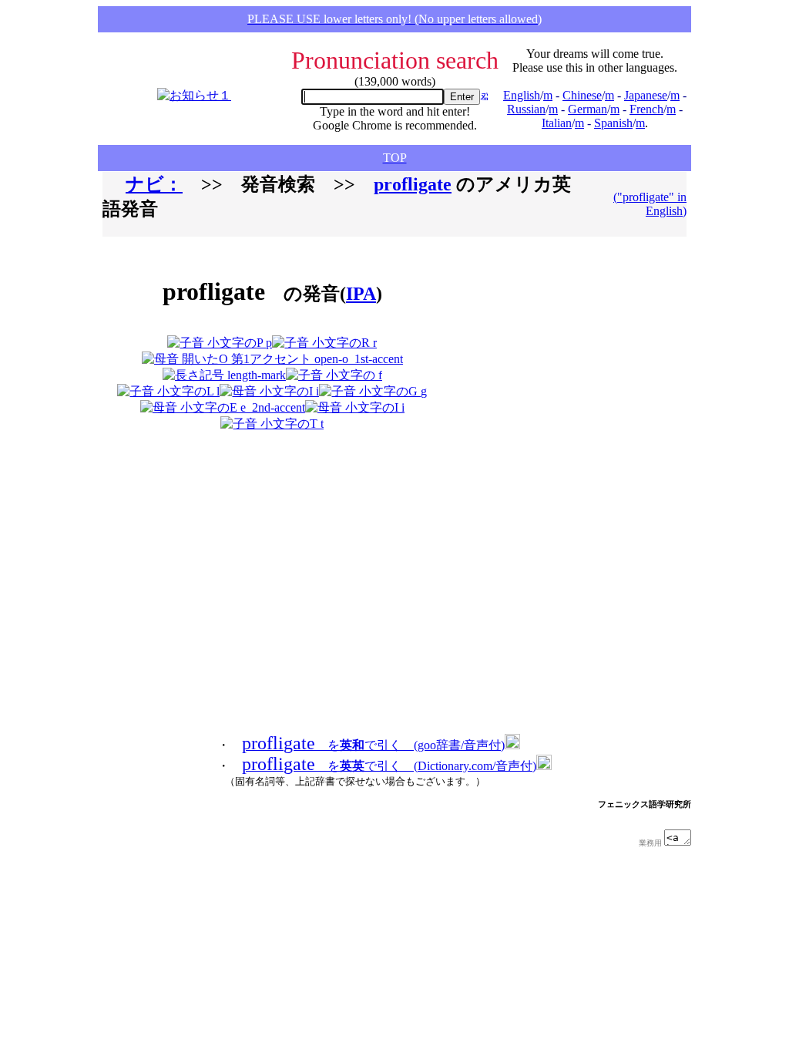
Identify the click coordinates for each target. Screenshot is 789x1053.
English (521, 95)
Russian (526, 109)
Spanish (613, 123)
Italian (557, 123)
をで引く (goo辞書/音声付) (373, 745)
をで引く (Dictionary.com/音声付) (389, 765)
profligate (413, 184)
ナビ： (154, 184)
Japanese (645, 95)
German (587, 109)
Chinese (582, 95)
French (646, 109)
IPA (361, 294)
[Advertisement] (529, 340)
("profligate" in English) (650, 203)
